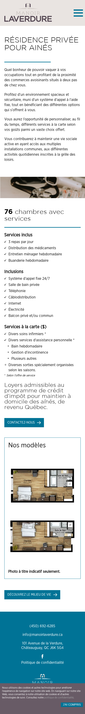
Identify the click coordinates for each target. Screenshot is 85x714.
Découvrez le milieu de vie (29, 594)
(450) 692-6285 (42, 626)
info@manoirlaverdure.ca (42, 635)
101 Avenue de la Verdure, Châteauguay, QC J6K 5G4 (42, 646)
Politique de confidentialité (42, 663)
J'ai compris (72, 704)
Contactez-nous (21, 422)
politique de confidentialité (58, 697)
